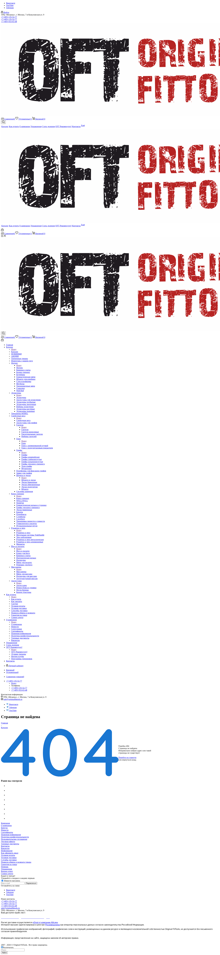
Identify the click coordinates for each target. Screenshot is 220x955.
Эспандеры (21, 397)
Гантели (25, 429)
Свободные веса (23, 420)
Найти (4, 953)
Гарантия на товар (9, 864)
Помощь (4, 867)
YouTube (9, 5)
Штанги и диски (28, 480)
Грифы (24, 455)
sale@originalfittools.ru (13, 699)
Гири (23, 443)
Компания (5, 823)
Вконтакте (10, 3)
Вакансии (5, 848)
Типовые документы (10, 844)
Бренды (4, 828)
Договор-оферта (8, 841)
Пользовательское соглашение (14, 839)
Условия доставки (9, 857)
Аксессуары (21, 585)
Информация (6, 851)
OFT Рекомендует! (19, 652)
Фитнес (19, 368)
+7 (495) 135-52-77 (9, 17)
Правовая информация (11, 835)
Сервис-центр (7, 874)
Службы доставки (9, 860)
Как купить (16, 599)
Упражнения (6, 869)
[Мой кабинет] (2, 230)
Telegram (10, 8)
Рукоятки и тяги (23, 533)
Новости (5, 830)
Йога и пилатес (23, 551)
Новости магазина (12, 881)
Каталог (14, 352)
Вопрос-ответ (7, 871)
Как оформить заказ (9, 853)
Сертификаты (7, 832)
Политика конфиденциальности (15, 837)
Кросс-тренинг (22, 498)
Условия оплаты (8, 855)
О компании (16, 624)
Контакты (5, 846)
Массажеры (21, 572)
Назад (13, 349)
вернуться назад (129, 760)
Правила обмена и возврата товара (16, 862)
